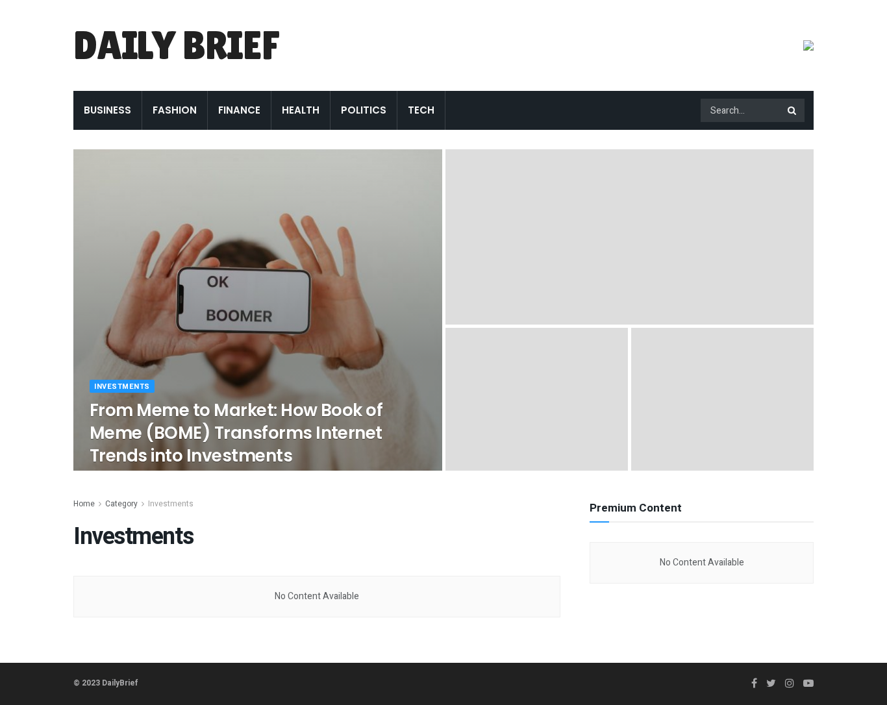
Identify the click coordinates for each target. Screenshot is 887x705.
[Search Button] (793, 110)
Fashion (175, 110)
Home (84, 504)
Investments (122, 386)
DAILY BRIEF (176, 45)
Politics (363, 110)
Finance (239, 110)
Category (121, 504)
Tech (421, 110)
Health (300, 110)
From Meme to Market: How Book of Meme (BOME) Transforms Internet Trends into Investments (236, 433)
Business (107, 110)
